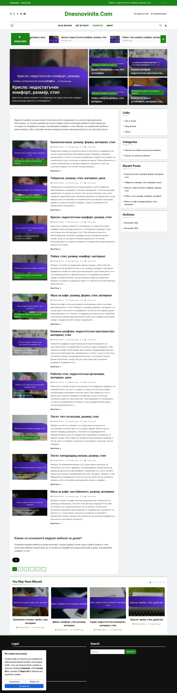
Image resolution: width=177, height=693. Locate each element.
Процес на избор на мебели (104, 65)
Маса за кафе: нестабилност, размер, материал (82, 491)
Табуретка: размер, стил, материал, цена (78, 178)
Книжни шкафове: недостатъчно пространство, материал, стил (147, 73)
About (110, 25)
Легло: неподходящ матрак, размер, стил (78, 455)
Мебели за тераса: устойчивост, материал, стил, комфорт (147, 101)
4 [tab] (160, 582)
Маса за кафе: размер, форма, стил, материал (81, 295)
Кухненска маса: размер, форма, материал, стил (83, 142)
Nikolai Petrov (58, 147)
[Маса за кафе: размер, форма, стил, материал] (148, 41)
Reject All (34, 681)
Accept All (24, 686)
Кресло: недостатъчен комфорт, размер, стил (61, 37)
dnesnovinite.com (88, 13)
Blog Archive (65, 25)
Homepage (98, 25)
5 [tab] (163, 582)
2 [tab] (153, 582)
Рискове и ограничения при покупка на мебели (144, 64)
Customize (14, 681)
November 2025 (131, 228)
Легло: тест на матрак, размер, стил (75, 416)
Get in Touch (82, 25)
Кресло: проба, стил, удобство (146, 619)
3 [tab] (157, 582)
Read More (55, 170)
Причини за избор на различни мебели (38, 81)
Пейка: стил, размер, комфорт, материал (132, 3)
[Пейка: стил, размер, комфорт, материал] (92, 41)
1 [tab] (150, 582)
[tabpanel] (30, 608)
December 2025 (131, 223)
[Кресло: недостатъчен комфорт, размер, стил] (31, 41)
